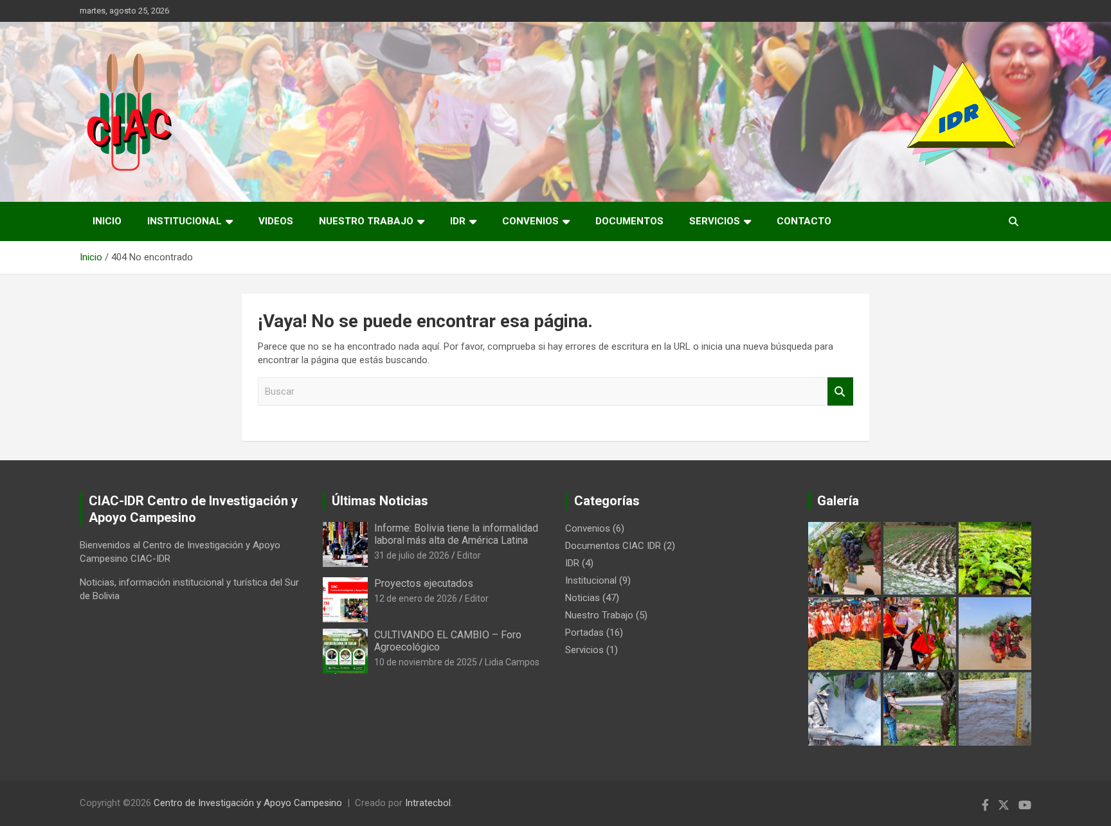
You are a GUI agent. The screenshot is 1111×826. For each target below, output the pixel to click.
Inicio (107, 221)
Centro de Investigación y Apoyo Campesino (248, 803)
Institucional (184, 221)
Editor (469, 555)
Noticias (582, 598)
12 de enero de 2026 (415, 598)
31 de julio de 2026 (411, 555)
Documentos (629, 221)
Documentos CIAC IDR (613, 546)
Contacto (804, 221)
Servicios (714, 221)
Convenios (530, 221)
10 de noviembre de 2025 (425, 662)
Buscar (840, 391)
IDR (457, 221)
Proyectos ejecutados (423, 583)
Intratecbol (428, 803)
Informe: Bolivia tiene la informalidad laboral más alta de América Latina (456, 534)
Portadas (584, 632)
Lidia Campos (512, 662)
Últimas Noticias (380, 500)
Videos (275, 221)
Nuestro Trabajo (366, 221)
